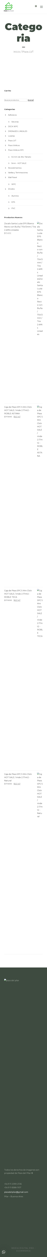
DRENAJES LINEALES (17, 131)
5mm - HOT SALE (18, 163)
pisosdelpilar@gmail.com (16, 1192)
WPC (13, 184)
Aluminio (15, 196)
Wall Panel (12, 177)
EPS (13, 202)
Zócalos (11, 189)
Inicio (16, 51)
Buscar (30, 100)
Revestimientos (14, 168)
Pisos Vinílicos (14, 145)
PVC (13, 208)
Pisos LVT (12, 141)
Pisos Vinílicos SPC (16, 150)
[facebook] (5, 1212)
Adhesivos (12, 115)
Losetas (11, 136)
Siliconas (15, 122)
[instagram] (10, 1212)
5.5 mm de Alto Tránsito (21, 157)
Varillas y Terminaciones (18, 173)
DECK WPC (13, 126)
